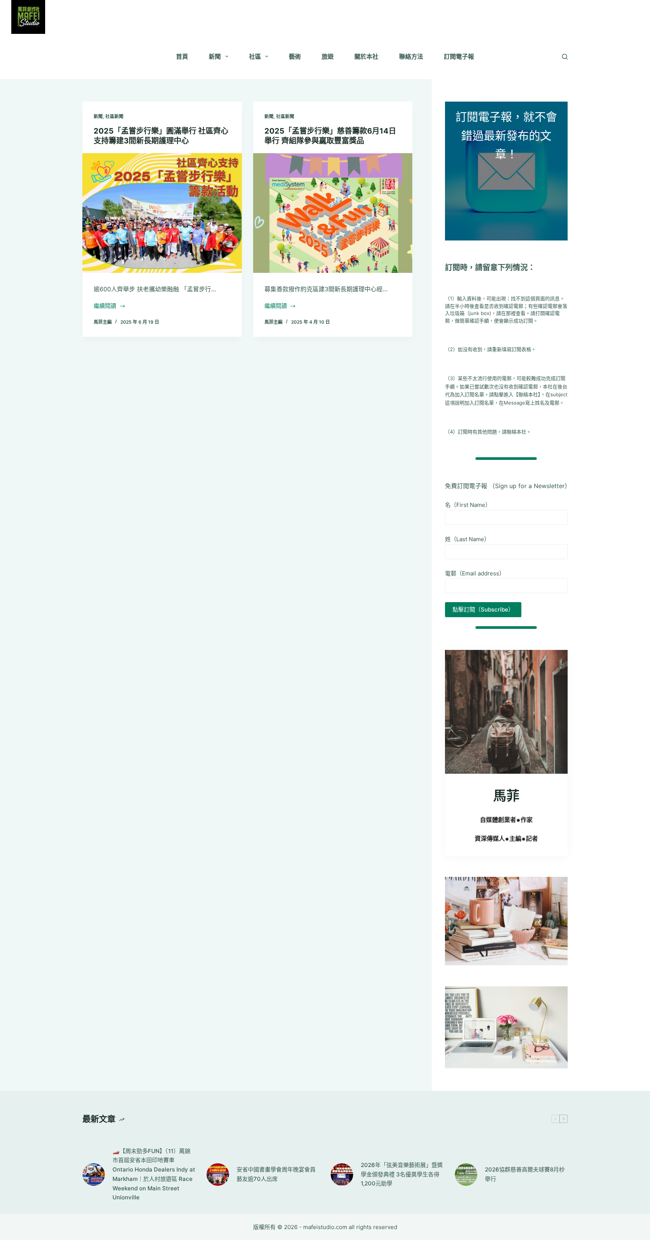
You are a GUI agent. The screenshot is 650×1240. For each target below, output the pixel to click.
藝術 (295, 56)
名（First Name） (468, 504)
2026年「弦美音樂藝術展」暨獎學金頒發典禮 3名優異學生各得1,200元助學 (402, 1174)
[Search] (565, 56)
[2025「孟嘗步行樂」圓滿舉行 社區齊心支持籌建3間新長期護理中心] (162, 213)
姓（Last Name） (467, 539)
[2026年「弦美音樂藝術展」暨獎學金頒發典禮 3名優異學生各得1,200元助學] (342, 1174)
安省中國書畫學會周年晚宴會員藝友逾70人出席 (276, 1174)
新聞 (215, 56)
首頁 (182, 56)
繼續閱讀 (105, 306)
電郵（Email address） (475, 573)
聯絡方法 (411, 56)
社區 (255, 56)
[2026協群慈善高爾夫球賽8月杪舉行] (466, 1174)
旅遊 (328, 56)
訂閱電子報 (459, 56)
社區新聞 (114, 116)
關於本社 (366, 56)
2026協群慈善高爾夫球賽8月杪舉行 (525, 1174)
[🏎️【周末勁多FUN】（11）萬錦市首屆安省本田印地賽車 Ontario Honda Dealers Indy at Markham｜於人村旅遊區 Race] (93, 1174)
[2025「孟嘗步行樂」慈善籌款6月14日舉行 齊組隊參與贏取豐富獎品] (333, 213)
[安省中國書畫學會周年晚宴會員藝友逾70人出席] (218, 1174)
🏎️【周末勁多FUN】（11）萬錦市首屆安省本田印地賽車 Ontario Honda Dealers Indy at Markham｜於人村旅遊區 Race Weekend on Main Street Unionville (153, 1174)
